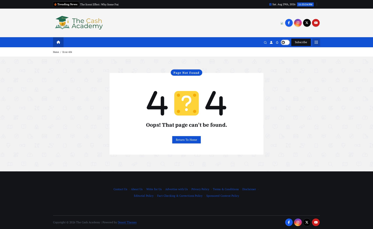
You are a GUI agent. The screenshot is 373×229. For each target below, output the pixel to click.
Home (56, 51)
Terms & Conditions (226, 189)
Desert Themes (127, 222)
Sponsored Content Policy (222, 195)
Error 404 (67, 51)
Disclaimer (249, 189)
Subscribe (301, 42)
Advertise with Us (176, 189)
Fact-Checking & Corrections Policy (180, 195)
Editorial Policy (144, 195)
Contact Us (120, 189)
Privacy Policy (200, 189)
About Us (137, 189)
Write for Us (154, 189)
